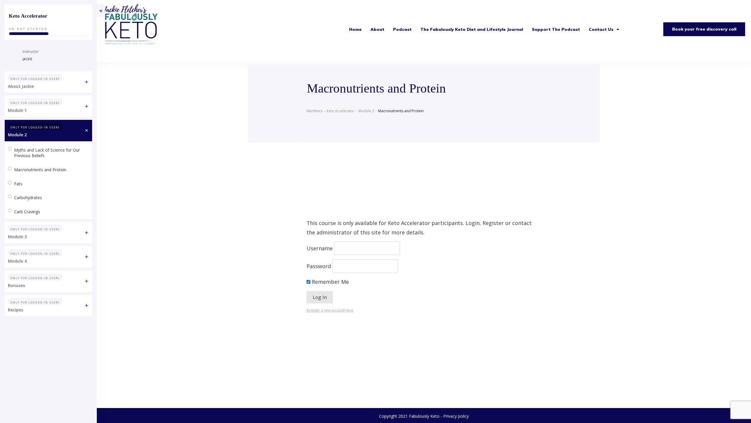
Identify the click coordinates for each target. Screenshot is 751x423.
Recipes (15, 310)
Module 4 (17, 261)
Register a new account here (330, 310)
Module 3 (17, 236)
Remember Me (329, 281)
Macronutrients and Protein (40, 169)
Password (319, 266)
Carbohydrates (28, 197)
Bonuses (16, 285)
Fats (18, 184)
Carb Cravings (27, 211)
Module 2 (17, 134)
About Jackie (21, 86)
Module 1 (17, 110)
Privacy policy (456, 416)
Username (320, 248)
